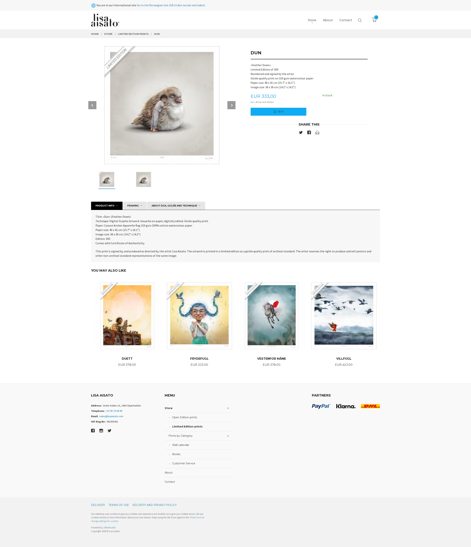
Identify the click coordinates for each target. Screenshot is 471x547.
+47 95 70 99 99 (114, 411)
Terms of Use (119, 505)
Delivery (98, 505)
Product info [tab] (104, 205)
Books (176, 454)
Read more (195, 517)
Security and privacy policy (154, 505)
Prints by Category (181, 435)
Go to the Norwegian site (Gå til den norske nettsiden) (171, 5)
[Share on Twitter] (301, 133)
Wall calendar (180, 445)
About (169, 472)
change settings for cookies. (105, 521)
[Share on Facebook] (309, 133)
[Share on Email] (317, 133)
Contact (170, 481)
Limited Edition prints (187, 426)
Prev (92, 105)
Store (169, 408)
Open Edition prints (184, 417)
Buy (281, 111)
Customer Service (183, 463)
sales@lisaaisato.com (111, 416)
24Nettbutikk (109, 527)
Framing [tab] (133, 205)
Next (231, 105)
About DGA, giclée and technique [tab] (174, 205)
